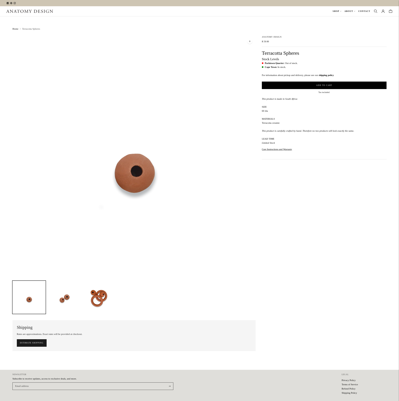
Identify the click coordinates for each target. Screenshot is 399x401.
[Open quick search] (375, 11)
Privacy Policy (349, 380)
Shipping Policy (349, 393)
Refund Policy (349, 388)
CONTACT (364, 11)
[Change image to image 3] (99, 297)
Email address (21, 383)
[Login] (383, 11)
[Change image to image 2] (64, 297)
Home (15, 29)
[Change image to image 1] (29, 297)
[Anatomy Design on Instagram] (15, 3)
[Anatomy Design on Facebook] (8, 3)
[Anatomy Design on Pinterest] (11, 3)
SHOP (336, 11)
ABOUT (348, 11)
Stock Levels (270, 59)
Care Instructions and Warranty (277, 149)
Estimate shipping (31, 343)
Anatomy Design (272, 37)
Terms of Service (350, 384)
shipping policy (326, 75)
